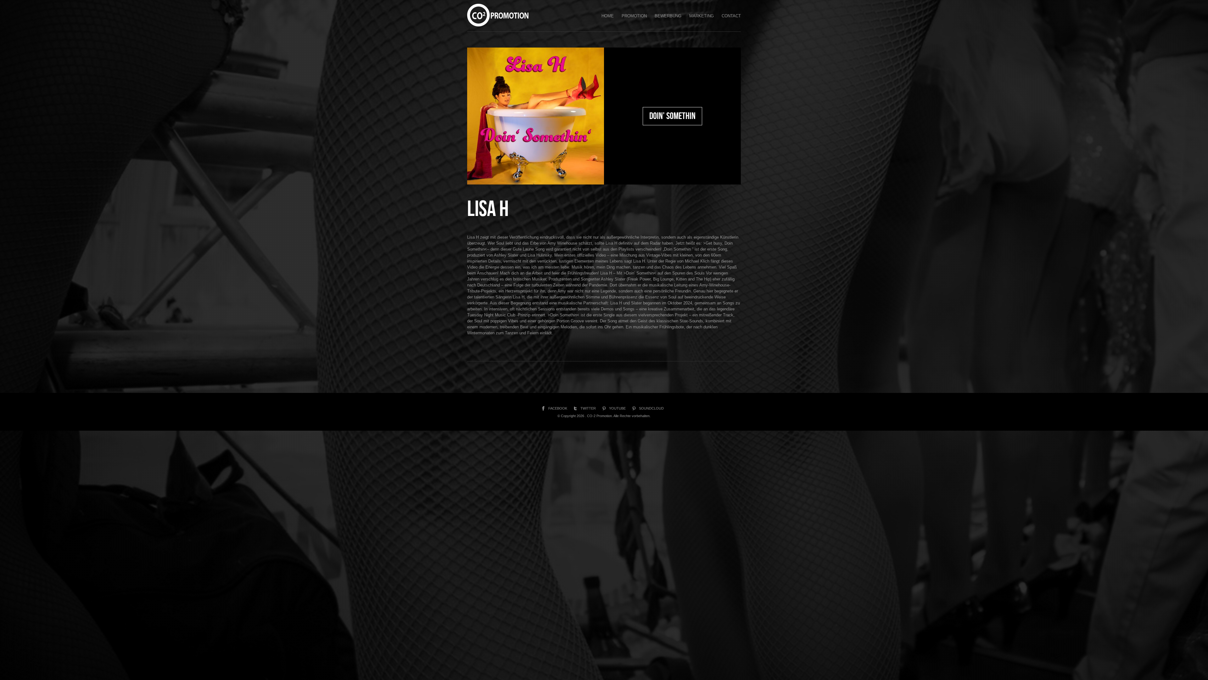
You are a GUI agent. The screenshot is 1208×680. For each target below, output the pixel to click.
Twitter (588, 408)
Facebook (557, 408)
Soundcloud (651, 408)
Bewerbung (668, 16)
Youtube (617, 408)
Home (607, 16)
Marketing (701, 16)
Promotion (634, 16)
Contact (731, 16)
